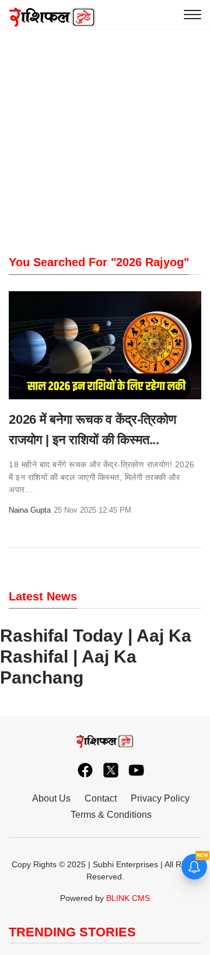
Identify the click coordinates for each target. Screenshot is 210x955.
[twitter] (105, 767)
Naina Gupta (30, 510)
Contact (101, 798)
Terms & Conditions (111, 815)
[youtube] (130, 767)
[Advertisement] (105, 110)
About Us (51, 798)
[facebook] (79, 767)
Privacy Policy (160, 798)
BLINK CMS (128, 898)
